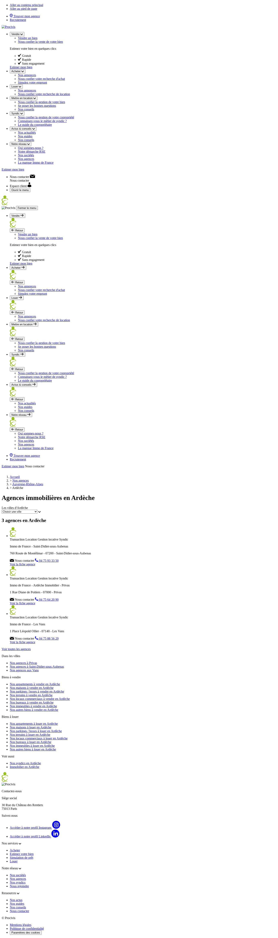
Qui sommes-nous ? (30, 148)
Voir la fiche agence (22, 564)
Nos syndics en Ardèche (25, 763)
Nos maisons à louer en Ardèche (30, 727)
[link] (22, 177)
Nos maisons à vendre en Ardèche (32, 688)
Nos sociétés (26, 155)
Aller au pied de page (23, 8)
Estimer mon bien (21, 67)
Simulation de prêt (21, 857)
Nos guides (25, 136)
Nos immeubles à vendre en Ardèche (33, 706)
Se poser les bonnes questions (37, 105)
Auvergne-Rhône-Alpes (27, 484)
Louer (14, 861)
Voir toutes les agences (16, 649)
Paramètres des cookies (25, 932)
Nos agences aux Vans (24, 670)
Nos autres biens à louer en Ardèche (33, 749)
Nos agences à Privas (23, 663)
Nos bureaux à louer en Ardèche (30, 742)
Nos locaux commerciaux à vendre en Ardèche (40, 699)
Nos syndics (17, 882)
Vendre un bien (27, 38)
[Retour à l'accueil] (8, 27)
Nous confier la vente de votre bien (40, 41)
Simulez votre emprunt (32, 82)
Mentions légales (20, 925)
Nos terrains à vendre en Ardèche (31, 695)
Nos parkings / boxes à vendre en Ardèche (37, 691)
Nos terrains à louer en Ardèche (30, 734)
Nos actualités (27, 132)
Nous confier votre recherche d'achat (41, 79)
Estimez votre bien (22, 854)
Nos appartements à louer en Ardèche (34, 723)
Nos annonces (27, 75)
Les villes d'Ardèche (15, 508)
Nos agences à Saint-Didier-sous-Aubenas (37, 666)
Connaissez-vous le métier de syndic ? (42, 121)
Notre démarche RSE (31, 151)
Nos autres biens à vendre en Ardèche (34, 710)
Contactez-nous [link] (12, 791)
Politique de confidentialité (27, 928)
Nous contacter (19, 911)
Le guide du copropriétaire (35, 124)
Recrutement (18, 20)
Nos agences (26, 159)
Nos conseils (26, 109)
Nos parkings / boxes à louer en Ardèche (36, 731)
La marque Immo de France (36, 162)
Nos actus (16, 900)
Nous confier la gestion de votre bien (41, 102)
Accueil (15, 477)
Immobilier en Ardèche (24, 767)
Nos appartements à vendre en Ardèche (35, 684)
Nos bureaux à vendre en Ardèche (32, 702)
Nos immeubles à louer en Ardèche (32, 745)
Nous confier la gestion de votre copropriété (46, 117)
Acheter (15, 850)
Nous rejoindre (19, 886)
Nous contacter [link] (34, 466)
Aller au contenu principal (26, 5)
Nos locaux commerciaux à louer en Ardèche (39, 738)
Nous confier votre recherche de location (44, 94)
